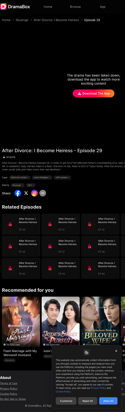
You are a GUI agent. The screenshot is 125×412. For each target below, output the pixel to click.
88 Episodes (53, 344)
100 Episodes (93, 344)
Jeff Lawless (61, 177)
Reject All (88, 401)
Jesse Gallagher (41, 177)
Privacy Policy (8, 388)
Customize (66, 401)
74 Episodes (13, 344)
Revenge (22, 20)
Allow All (108, 401)
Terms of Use (8, 383)
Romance (9, 360)
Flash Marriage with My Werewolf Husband (20, 353)
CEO (30, 185)
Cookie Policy (8, 393)
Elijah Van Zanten (19, 177)
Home (6, 20)
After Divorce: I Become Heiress (56, 20)
